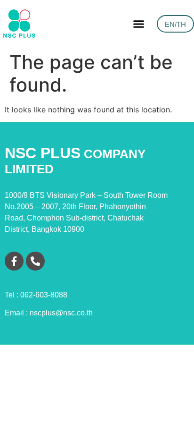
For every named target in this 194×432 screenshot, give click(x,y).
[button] (138, 24)
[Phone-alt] (35, 261)
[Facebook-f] (14, 261)
